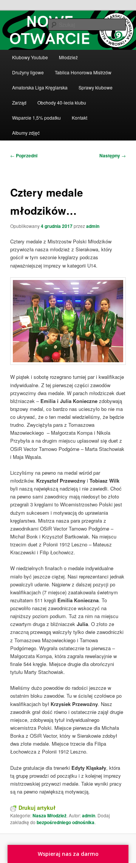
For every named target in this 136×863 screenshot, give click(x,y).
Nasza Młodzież (49, 815)
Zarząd (19, 102)
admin (92, 226)
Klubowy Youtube (30, 57)
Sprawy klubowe (96, 87)
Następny (112, 155)
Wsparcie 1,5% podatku (36, 117)
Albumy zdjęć (26, 132)
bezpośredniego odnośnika (65, 822)
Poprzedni (23, 155)
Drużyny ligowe (28, 72)
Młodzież (68, 57)
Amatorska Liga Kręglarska (40, 87)
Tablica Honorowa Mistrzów (83, 72)
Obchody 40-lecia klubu (61, 102)
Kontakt (79, 117)
